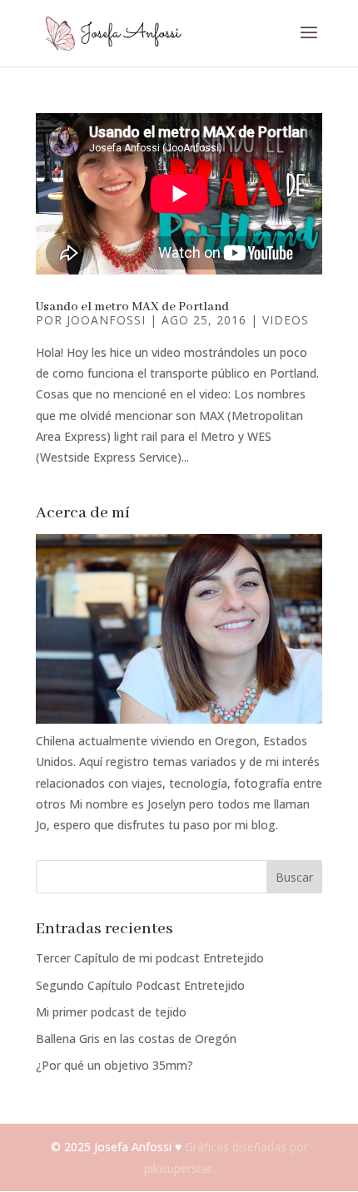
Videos (285, 320)
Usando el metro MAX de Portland (132, 306)
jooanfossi (106, 320)
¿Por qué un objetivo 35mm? (114, 1065)
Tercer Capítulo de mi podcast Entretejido (150, 958)
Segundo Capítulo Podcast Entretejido (140, 985)
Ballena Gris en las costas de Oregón (136, 1038)
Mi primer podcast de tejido (111, 1012)
